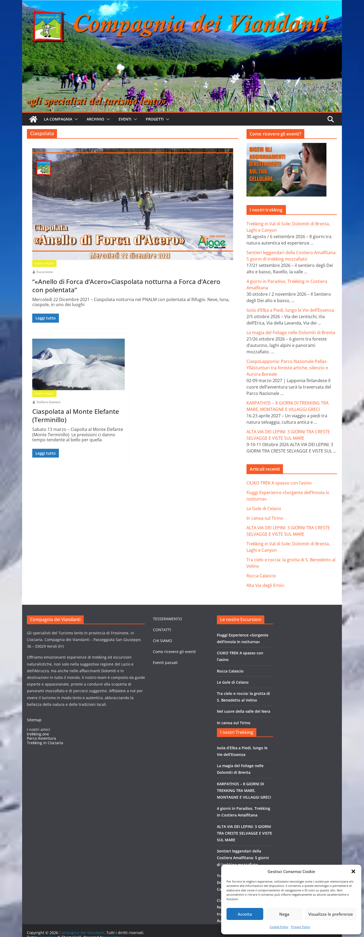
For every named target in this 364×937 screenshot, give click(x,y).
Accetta (245, 914)
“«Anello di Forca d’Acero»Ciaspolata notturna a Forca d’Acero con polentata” (126, 285)
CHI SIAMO (162, 640)
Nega (284, 914)
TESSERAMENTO (167, 618)
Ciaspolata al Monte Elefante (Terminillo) (75, 415)
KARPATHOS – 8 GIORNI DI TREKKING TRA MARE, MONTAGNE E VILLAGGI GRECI (244, 790)
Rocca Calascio (261, 576)
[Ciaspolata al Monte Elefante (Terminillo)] (78, 364)
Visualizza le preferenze (330, 914)
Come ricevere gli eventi (174, 651)
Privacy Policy (300, 927)
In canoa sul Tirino (264, 518)
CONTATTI (162, 629)
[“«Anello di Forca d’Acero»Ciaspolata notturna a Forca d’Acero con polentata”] (132, 204)
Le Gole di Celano (263, 508)
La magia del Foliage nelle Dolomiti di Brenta (290, 332)
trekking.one (38, 733)
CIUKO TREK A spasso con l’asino (279, 483)
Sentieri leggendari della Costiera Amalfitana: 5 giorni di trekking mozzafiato (243, 857)
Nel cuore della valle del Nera (243, 711)
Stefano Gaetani (48, 402)
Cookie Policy (279, 927)
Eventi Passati (44, 263)
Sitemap (34, 719)
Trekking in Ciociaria (45, 742)
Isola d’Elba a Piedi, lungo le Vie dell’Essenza (290, 310)
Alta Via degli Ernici (265, 585)
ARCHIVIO (95, 119)
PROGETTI (155, 119)
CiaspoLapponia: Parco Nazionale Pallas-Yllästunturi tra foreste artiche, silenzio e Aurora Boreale (287, 367)
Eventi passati (165, 662)
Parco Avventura (41, 738)
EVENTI (125, 119)
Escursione (45, 272)
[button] (353, 871)
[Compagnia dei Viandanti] (33, 119)
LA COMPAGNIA (58, 119)
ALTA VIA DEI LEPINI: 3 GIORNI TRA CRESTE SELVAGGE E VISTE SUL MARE (244, 833)
